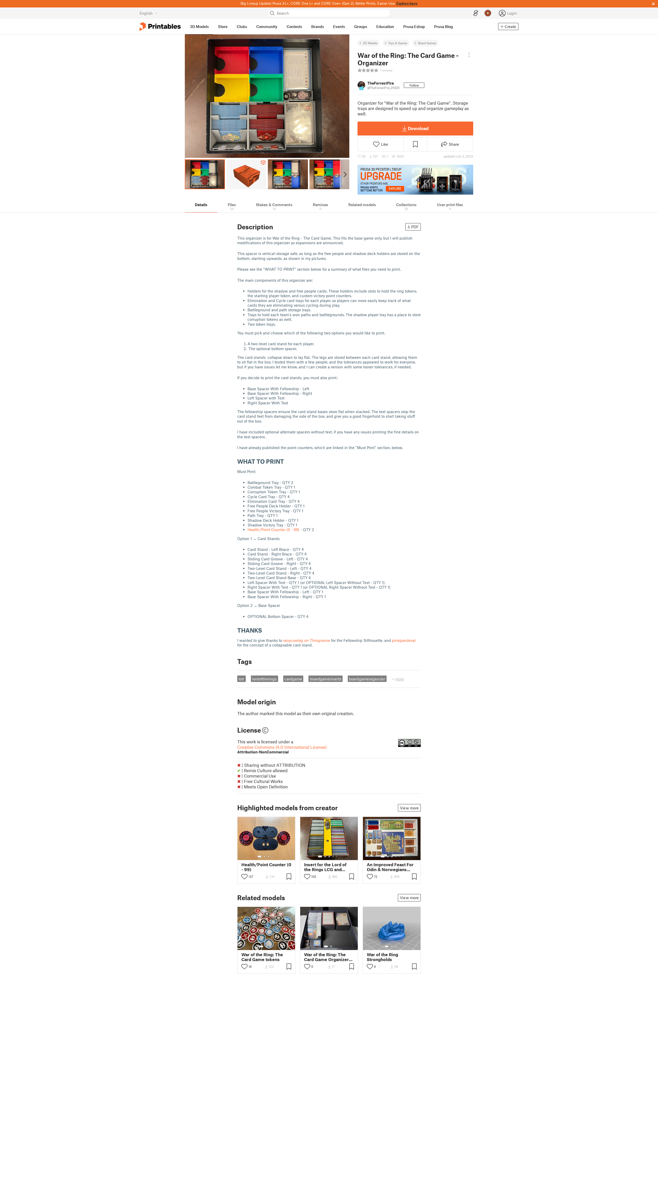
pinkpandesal (404, 640)
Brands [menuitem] (317, 26)
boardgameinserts (325, 679)
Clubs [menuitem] (242, 26)
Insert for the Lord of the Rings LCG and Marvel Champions (325, 867)
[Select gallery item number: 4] (273, 856)
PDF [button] (415, 226)
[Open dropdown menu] (469, 55)
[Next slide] (344, 174)
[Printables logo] (160, 26)
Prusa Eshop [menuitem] (414, 26)
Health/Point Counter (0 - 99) (273, 529)
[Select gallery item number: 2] (264, 856)
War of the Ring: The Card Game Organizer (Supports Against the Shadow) (326, 957)
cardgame (293, 679)
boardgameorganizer (367, 679)
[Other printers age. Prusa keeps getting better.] (415, 180)
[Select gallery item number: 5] (337, 856)
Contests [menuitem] (294, 26)
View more (409, 808)
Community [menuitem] (266, 26)
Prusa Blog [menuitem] (443, 26)
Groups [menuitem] (360, 26)
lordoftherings (264, 679)
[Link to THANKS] (266, 630)
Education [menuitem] (385, 26)
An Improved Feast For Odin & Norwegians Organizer (390, 867)
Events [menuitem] (339, 26)
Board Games (427, 43)
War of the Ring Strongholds (382, 957)
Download (418, 128)
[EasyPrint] (476, 13)
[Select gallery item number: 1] (259, 856)
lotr (241, 679)
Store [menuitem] (222, 26)
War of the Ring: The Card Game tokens (262, 957)
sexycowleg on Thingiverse (306, 640)
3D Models (370, 43)
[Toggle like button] (244, 876)
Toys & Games (397, 43)
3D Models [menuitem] (199, 26)
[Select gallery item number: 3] (269, 856)
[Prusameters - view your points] (488, 13)
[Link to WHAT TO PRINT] (288, 461)
